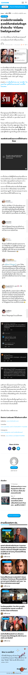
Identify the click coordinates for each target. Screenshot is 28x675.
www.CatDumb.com (13, 421)
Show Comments (14, 515)
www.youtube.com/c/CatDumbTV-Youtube (14, 426)
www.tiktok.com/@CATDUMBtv (15, 435)
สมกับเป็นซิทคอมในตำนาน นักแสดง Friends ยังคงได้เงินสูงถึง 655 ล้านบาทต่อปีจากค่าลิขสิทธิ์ (13, 636)
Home (2, 13)
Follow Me (14, 467)
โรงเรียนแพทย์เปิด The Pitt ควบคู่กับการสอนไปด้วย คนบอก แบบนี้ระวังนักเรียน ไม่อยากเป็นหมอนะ (13, 608)
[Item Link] (14, 535)
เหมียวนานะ (7, 556)
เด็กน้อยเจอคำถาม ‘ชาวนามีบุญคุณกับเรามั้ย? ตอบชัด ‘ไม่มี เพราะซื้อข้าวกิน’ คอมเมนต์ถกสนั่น (18, 489)
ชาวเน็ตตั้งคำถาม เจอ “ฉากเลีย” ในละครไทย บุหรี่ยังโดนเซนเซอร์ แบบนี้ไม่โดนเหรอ (14, 84)
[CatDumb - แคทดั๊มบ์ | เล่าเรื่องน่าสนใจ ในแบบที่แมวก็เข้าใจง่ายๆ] (5, 2)
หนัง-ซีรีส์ (8, 13)
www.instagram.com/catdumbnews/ (12, 432)
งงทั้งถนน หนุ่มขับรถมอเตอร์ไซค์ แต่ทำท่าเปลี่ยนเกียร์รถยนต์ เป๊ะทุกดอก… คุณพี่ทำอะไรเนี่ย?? (18, 502)
